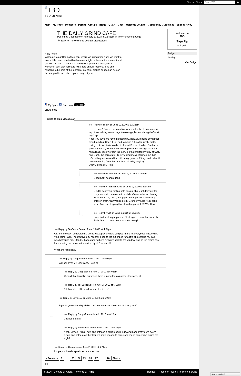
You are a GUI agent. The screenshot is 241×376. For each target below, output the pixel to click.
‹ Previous (52, 358)
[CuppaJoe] (50, 39)
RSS (46, 364)
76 (108, 358)
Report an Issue (167, 371)
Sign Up (190, 2)
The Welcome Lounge (129, 36)
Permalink (90, 124)
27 (96, 358)
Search (238, 2)
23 (73, 358)
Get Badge (190, 62)
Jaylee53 (77, 298)
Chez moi (112, 173)
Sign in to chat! (218, 374)
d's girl (105, 124)
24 (79, 358)
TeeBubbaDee (114, 186)
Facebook (67, 105)
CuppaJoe (74, 36)
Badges (151, 371)
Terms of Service (188, 371)
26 (90, 358)
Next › (116, 358)
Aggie (69, 371)
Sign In (199, 2)
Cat (109, 213)
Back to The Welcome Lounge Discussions (83, 40)
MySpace (53, 105)
